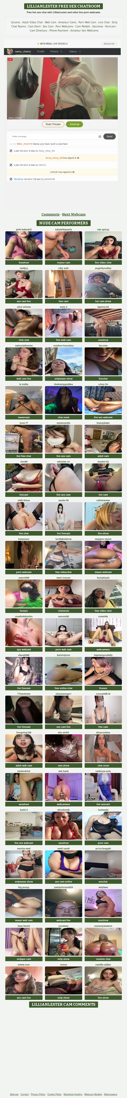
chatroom (63, 610)
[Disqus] (63, 1050)
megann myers (103, 539)
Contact (25, 1094)
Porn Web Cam (87, 22)
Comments (51, 214)
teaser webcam (103, 572)
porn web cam (63, 649)
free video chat (103, 610)
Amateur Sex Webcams (84, 30)
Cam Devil (34, 26)
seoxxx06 (63, 616)
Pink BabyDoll (24, 229)
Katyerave (23, 539)
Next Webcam (73, 214)
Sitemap (14, 1094)
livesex (24, 610)
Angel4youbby (103, 268)
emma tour (24, 964)
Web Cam (50, 22)
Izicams (15, 22)
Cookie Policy (54, 1094)
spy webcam (24, 649)
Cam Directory (38, 30)
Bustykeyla (103, 577)
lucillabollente (64, 539)
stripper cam (24, 959)
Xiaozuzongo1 (63, 693)
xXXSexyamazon (103, 925)
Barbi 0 (24, 809)
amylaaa (103, 887)
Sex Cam (48, 26)
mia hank (63, 771)
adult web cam (24, 765)
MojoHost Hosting (73, 1094)
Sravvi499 (24, 577)
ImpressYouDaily (103, 655)
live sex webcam (103, 417)
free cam (63, 301)
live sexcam (103, 804)
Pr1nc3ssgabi (103, 848)
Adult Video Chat (32, 22)
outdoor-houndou (63, 345)
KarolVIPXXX (63, 655)
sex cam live (24, 301)
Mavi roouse (63, 577)
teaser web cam (24, 920)
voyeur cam (63, 262)
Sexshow (97, 26)
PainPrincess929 (63, 887)
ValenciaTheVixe (24, 345)
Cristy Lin (103, 384)
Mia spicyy (103, 229)
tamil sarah (63, 848)
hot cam (103, 494)
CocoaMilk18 (103, 693)
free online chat (63, 688)
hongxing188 (23, 732)
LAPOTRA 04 (103, 306)
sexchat (103, 881)
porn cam (103, 842)
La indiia (23, 384)
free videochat (63, 572)
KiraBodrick (24, 771)
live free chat (24, 456)
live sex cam (63, 456)
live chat (24, 533)
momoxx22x (63, 422)
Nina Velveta (24, 306)
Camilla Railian (103, 964)
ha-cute (103, 345)
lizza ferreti (24, 925)
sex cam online (63, 881)
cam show (63, 765)
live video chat (103, 262)
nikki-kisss (24, 500)
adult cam (103, 456)
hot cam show (103, 301)
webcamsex (103, 649)
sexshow (103, 339)
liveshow (24, 262)
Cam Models (82, 26)
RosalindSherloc (24, 616)
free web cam (63, 339)
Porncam (110, 26)
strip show (63, 959)
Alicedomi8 (63, 809)
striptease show (64, 378)
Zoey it (63, 306)
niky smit (63, 268)
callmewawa (103, 500)
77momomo (23, 693)
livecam (24, 494)
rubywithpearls (63, 229)
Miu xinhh (63, 732)
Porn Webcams (64, 26)
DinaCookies (103, 732)
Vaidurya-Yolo (103, 771)
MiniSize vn (63, 461)
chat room (63, 417)
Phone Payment (58, 30)
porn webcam (23, 572)
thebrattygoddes (63, 384)
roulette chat (103, 959)
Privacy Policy (38, 1094)
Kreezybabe (103, 422)
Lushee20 (103, 809)
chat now (24, 339)
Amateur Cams (67, 22)
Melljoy (24, 268)
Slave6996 (23, 655)
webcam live (63, 920)
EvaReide (103, 616)
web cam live (24, 378)
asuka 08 (64, 500)
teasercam (24, 417)
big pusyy (23, 887)
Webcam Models (93, 1094)
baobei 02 (103, 461)
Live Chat (104, 22)
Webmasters (110, 1094)
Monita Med (23, 848)
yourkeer (63, 925)
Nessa (63, 964)
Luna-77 (24, 422)
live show (103, 533)
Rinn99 (23, 461)
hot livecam (63, 533)
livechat (103, 378)
